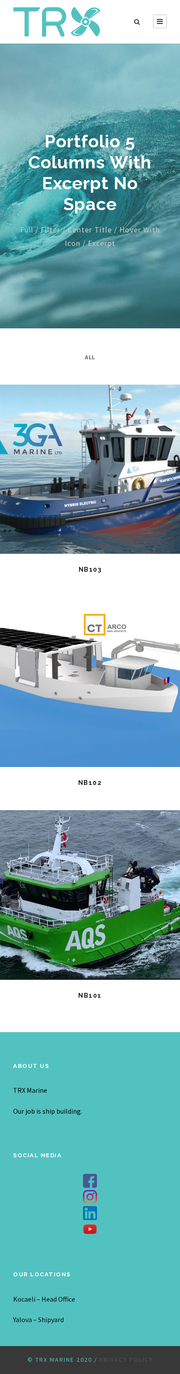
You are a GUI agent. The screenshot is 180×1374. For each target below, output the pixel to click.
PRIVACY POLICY (126, 1360)
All (90, 357)
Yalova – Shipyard (38, 1319)
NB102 (90, 782)
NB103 (90, 569)
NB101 (90, 995)
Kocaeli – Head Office (44, 1299)
